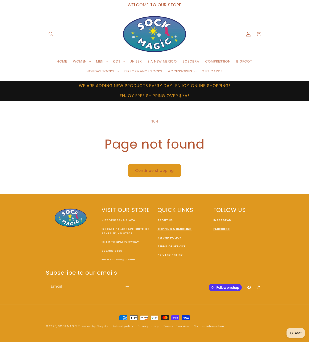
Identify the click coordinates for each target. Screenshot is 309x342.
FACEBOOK (221, 229)
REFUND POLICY (169, 237)
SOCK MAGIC (67, 326)
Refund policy (123, 326)
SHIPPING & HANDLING (174, 229)
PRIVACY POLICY (170, 255)
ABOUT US (165, 220)
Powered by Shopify (93, 326)
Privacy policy (148, 326)
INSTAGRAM (222, 220)
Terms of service (176, 326)
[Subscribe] (127, 286)
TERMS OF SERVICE (171, 246)
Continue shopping (154, 170)
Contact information (209, 326)
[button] (51, 34)
